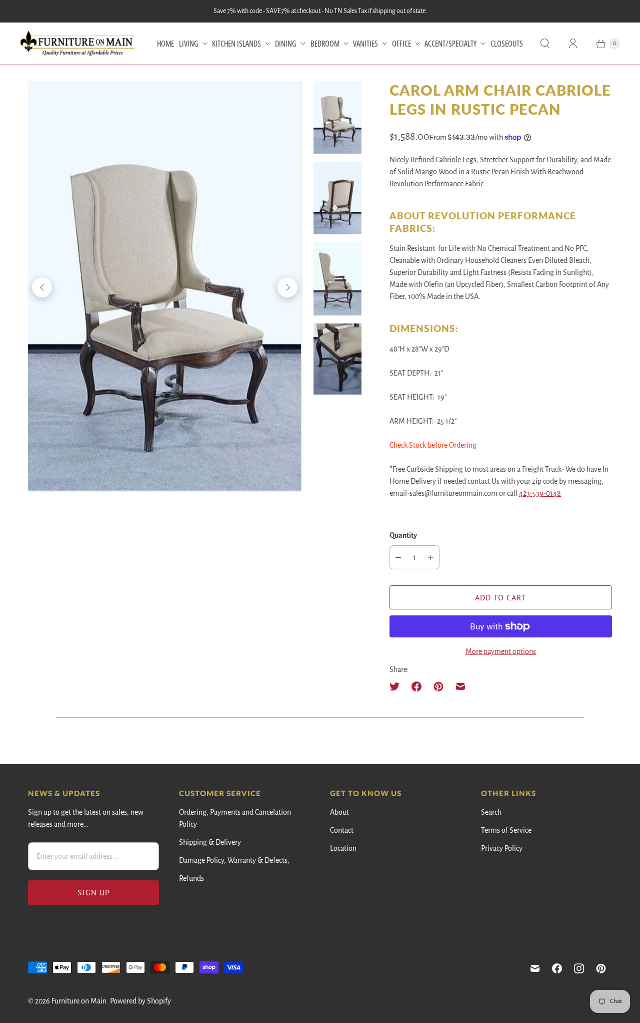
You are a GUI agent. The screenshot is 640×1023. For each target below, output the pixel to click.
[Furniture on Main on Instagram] (579, 968)
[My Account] (573, 44)
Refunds (191, 878)
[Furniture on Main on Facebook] (557, 968)
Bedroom (325, 43)
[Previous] (42, 287)
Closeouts (506, 43)
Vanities (365, 43)
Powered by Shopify (140, 1001)
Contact (342, 830)
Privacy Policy (501, 848)
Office (401, 43)
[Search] (545, 44)
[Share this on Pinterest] (439, 686)
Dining (285, 43)
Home (165, 43)
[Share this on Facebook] (417, 686)
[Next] (288, 287)
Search (491, 812)
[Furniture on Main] (77, 44)
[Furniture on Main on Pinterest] (601, 968)
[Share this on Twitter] (398, 686)
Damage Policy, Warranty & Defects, (234, 860)
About (339, 812)
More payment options (501, 651)
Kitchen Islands (236, 43)
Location (343, 848)
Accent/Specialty (450, 43)
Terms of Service (506, 830)
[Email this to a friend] (461, 686)
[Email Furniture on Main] (535, 968)
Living (188, 43)
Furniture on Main (79, 1001)
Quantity (403, 535)
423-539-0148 (540, 493)
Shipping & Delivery (210, 842)
